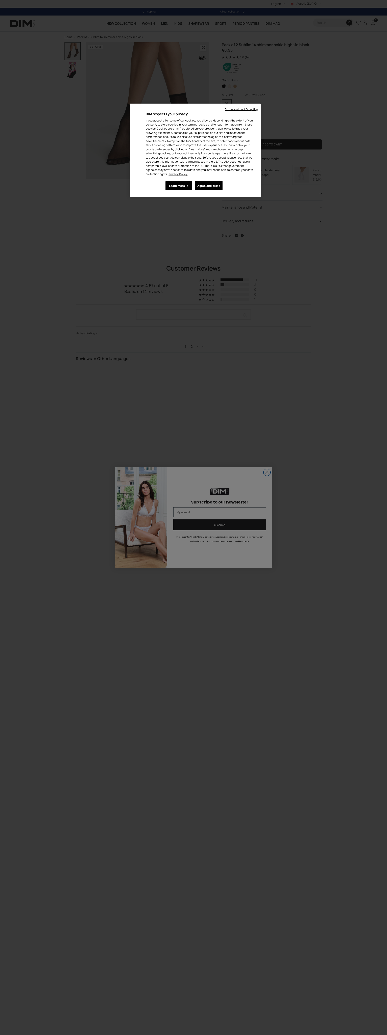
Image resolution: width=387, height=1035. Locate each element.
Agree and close (208, 186)
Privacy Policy (178, 174)
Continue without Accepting (241, 109)
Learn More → (179, 186)
